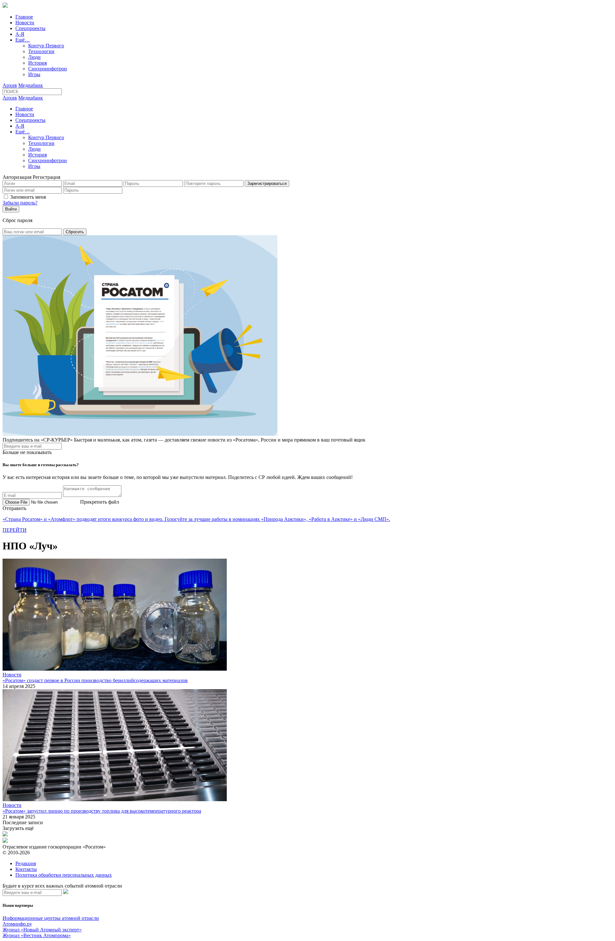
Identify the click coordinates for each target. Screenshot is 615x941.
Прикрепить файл (99, 502)
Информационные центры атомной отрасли (51, 918)
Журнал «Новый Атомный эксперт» (42, 929)
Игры (34, 74)
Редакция (25, 863)
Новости (24, 22)
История (37, 63)
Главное (24, 17)
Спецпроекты (30, 28)
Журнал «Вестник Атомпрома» (37, 935)
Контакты (26, 869)
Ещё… (22, 40)
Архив (10, 85)
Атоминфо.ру (17, 924)
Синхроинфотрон (47, 68)
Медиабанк (30, 85)
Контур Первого (46, 45)
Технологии (41, 51)
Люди (34, 57)
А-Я (19, 34)
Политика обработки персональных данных (63, 875)
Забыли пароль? (20, 202)
